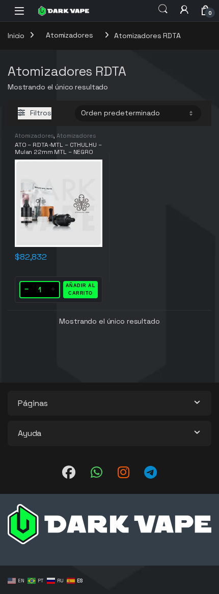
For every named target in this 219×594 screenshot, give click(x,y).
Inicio (16, 35)
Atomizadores (69, 35)
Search (163, 9)
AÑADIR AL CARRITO (81, 289)
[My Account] (184, 9)
